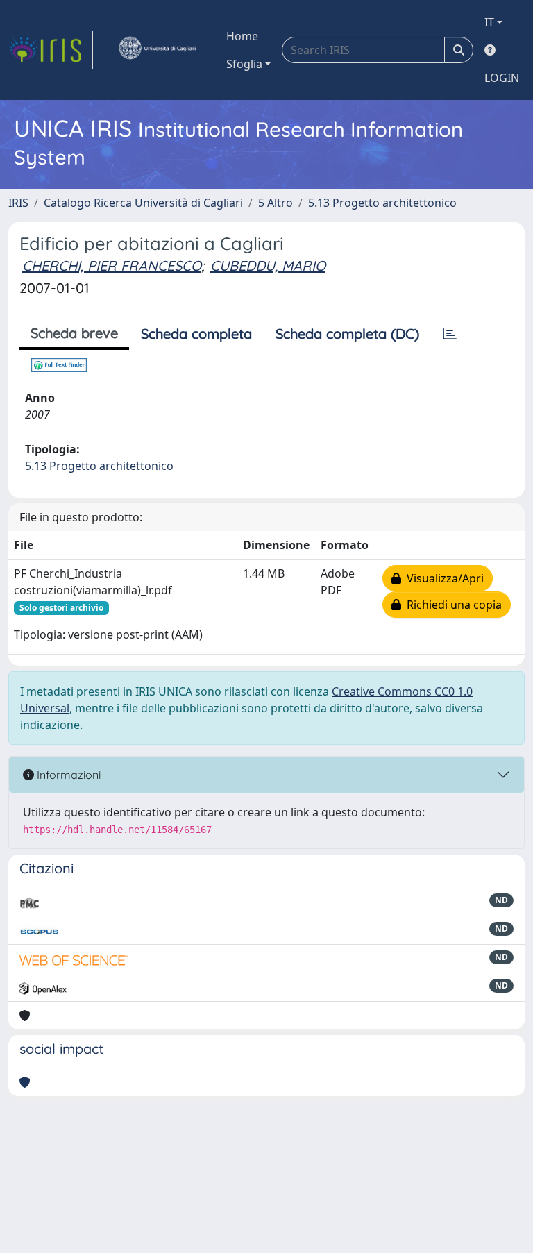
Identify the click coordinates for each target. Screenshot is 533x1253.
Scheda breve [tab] (74, 333)
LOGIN (501, 77)
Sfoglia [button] (244, 64)
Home (242, 36)
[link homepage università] (157, 50)
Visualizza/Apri (442, 578)
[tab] (449, 333)
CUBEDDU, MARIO (267, 265)
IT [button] (489, 22)
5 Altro (275, 202)
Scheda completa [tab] (196, 333)
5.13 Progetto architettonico (382, 202)
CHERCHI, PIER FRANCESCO (111, 265)
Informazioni (67, 775)
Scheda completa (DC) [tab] (347, 333)
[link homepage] (50, 50)
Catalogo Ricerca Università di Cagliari (143, 202)
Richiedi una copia (451, 604)
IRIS (18, 202)
